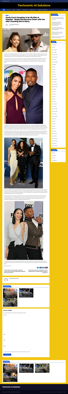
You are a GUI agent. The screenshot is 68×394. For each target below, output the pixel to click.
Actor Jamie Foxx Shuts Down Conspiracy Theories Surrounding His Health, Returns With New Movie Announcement (14, 271)
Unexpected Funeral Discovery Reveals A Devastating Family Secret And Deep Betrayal (58, 28)
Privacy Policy (33, 9)
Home (13, 9)
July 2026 (53, 47)
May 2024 (53, 96)
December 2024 (54, 84)
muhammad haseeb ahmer (14, 24)
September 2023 (54, 116)
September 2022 (54, 145)
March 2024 (54, 101)
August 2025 (54, 64)
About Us (8, 9)
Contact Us (25, 9)
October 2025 (54, 59)
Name (4, 334)
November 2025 (54, 57)
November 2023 (54, 111)
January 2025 (54, 81)
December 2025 (54, 54)
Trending (19, 9)
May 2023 (53, 126)
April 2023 (53, 128)
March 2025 (54, 76)
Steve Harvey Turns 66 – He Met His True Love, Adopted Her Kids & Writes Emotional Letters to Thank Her (38, 271)
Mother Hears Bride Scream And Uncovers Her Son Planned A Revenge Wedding (57, 33)
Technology (54, 155)
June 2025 (53, 69)
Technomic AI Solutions (34, 5)
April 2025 (53, 74)
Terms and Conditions (42, 9)
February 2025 (54, 79)
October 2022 (54, 143)
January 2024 (54, 106)
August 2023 (54, 118)
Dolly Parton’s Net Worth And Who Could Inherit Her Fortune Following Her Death (58, 18)
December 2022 (54, 138)
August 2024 (54, 89)
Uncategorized (54, 160)
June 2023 (53, 123)
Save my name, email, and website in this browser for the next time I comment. (17, 351)
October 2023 (54, 113)
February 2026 (54, 49)
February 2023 (54, 133)
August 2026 (54, 44)
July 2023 (53, 121)
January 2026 (54, 52)
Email (4, 340)
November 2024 (54, 86)
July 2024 (53, 91)
